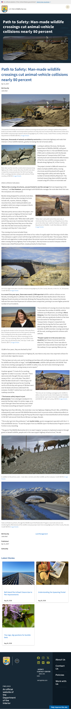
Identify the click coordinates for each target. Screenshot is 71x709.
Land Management (42, 534)
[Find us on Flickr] (44, 662)
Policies (60, 674)
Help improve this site (59, 707)
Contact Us (60, 667)
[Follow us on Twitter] (49, 658)
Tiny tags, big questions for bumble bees (17, 636)
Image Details (25, 135)
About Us (60, 659)
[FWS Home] (4, 9)
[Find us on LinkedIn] (39, 662)
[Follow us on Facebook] (39, 658)
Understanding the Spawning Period (51, 592)
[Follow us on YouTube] (49, 662)
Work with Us (61, 682)
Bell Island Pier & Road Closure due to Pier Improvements (18, 593)
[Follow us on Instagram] (44, 658)
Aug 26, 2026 (8, 600)
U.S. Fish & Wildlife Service (17, 9)
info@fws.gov (42, 680)
